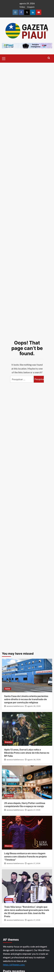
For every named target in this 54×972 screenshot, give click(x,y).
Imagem (30, 7)
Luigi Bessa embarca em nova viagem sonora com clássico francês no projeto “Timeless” (25, 856)
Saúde (7, 689)
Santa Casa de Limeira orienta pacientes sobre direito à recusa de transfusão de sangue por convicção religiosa (26, 699)
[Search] (49, 58)
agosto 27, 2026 (33, 810)
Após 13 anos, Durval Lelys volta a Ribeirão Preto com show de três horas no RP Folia (26, 752)
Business (8, 796)
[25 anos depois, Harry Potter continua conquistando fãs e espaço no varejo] (27, 782)
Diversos (8, 846)
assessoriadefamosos (15, 706)
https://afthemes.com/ (14, 964)
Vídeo (22, 7)
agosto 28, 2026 (33, 706)
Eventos (8, 742)
